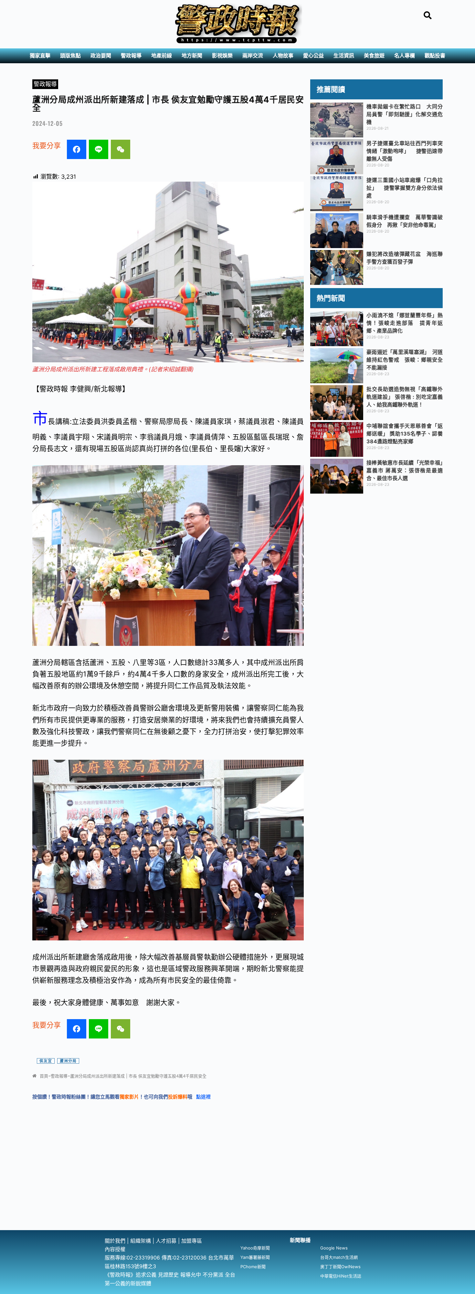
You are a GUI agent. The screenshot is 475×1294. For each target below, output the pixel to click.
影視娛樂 (222, 56)
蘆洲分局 (68, 1060)
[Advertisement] (237, 1182)
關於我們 (116, 1241)
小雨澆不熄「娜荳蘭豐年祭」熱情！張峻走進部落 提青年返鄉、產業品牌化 (404, 323)
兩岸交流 (252, 56)
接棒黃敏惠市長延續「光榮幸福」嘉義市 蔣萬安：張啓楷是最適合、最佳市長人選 (404, 470)
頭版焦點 (70, 56)
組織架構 (140, 1241)
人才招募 (167, 1241)
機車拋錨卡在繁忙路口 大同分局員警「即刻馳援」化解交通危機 (404, 114)
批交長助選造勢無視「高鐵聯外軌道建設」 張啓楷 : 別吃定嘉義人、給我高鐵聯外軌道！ (404, 397)
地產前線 (161, 56)
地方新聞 (192, 56)
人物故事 (283, 56)
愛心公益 (313, 56)
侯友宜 (45, 1060)
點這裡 (203, 1097)
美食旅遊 (374, 56)
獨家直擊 (40, 56)
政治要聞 (100, 56)
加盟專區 (191, 1241)
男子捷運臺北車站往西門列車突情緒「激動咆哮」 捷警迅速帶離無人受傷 (404, 151)
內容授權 (115, 1249)
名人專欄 (404, 56)
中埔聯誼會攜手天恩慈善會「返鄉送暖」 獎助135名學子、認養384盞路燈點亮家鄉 (404, 434)
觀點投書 (435, 56)
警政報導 (131, 56)
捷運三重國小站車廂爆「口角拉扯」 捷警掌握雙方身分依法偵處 (404, 188)
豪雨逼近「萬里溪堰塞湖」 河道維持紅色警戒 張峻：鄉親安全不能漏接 (404, 360)
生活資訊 (343, 56)
